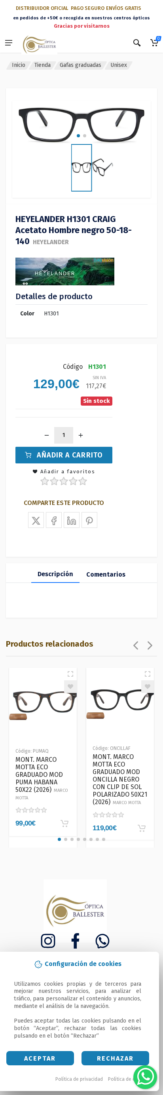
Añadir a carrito (70, 455)
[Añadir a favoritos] (70, 686)
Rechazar (115, 1058)
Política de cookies (129, 1079)
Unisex (118, 65)
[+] (80, 435)
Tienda (42, 65)
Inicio (18, 65)
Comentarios (105, 574)
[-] (46, 435)
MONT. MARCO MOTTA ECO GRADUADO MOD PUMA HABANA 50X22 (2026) (41, 778)
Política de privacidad (79, 1079)
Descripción (55, 574)
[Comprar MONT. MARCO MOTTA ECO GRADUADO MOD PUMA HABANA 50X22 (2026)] (64, 823)
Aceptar (40, 1058)
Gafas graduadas (80, 65)
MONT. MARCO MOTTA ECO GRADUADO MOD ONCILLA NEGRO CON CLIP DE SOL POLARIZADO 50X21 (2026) (120, 779)
